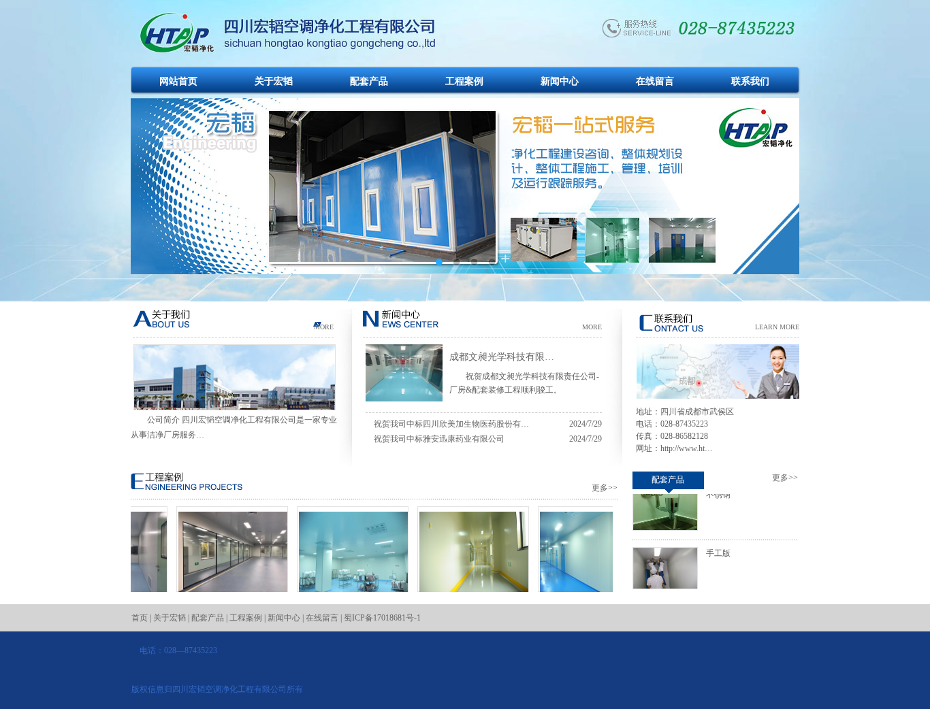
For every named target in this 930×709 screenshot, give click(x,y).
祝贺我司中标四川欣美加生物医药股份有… (451, 424)
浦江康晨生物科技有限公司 (342, 603)
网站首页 (178, 81)
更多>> (605, 488)
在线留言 (655, 81)
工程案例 (464, 81)
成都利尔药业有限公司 (221, 603)
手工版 (718, 542)
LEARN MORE (777, 327)
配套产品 (369, 81)
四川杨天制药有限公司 (583, 603)
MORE (324, 327)
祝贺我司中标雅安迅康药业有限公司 (439, 439)
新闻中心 (560, 81)
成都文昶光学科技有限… (501, 357)
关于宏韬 (274, 81)
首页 (139, 618)
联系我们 (750, 81)
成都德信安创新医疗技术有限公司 (462, 610)
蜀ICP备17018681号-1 (382, 618)
